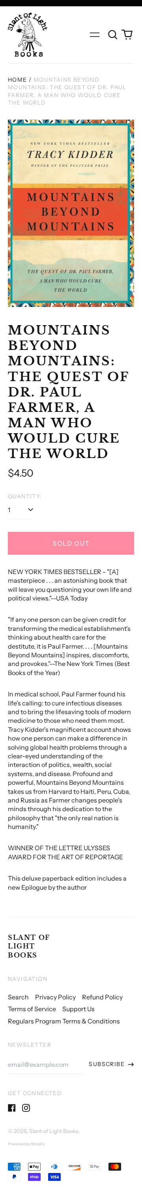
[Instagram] (26, 1108)
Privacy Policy (55, 997)
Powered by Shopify (26, 1144)
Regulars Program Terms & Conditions (64, 1021)
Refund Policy (102, 997)
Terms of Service (32, 1009)
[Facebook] (12, 1108)
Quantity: (25, 496)
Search (18, 997)
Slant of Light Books (29, 946)
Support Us (78, 1009)
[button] (113, 35)
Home (17, 79)
